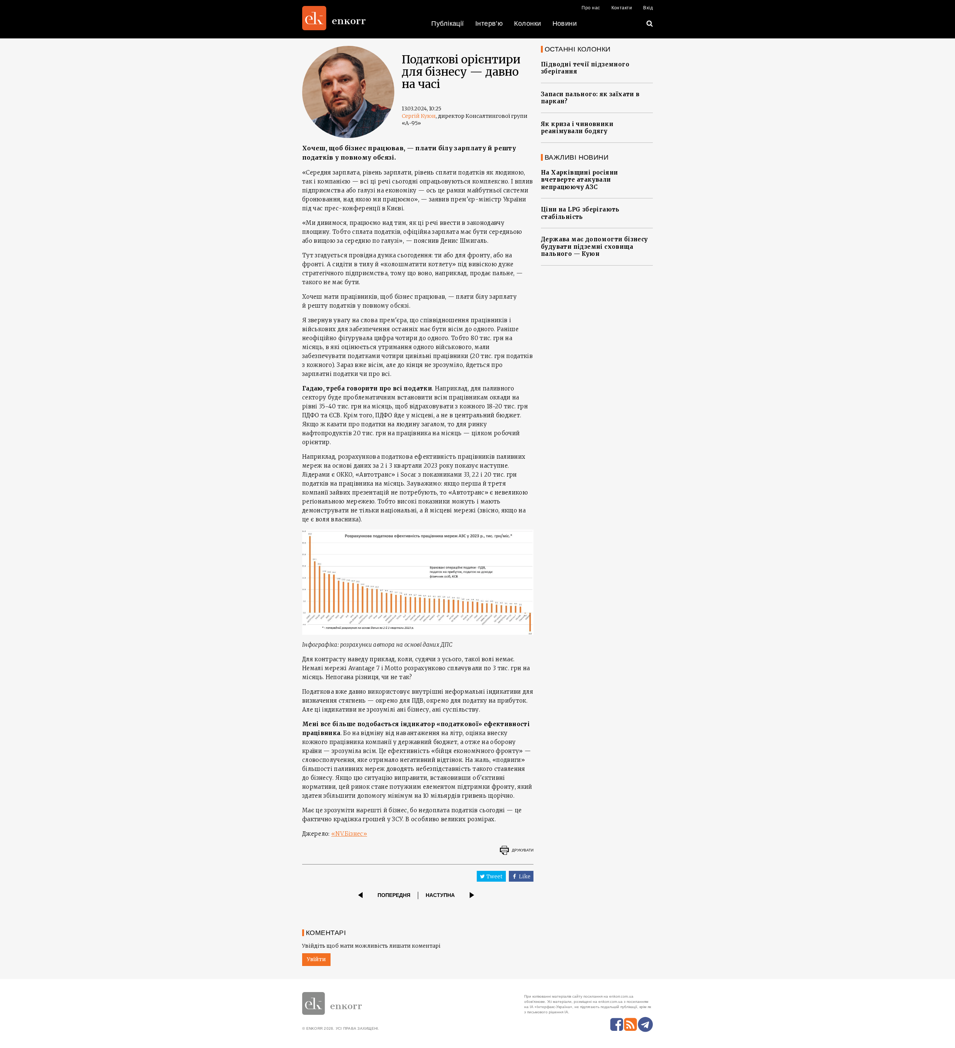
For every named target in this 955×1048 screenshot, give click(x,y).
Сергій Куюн (419, 116)
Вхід (648, 7)
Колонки (527, 23)
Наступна (440, 895)
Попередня (394, 895)
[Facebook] (616, 1024)
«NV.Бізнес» (349, 833)
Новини (564, 23)
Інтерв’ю (489, 23)
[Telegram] (645, 1024)
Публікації (447, 23)
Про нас (591, 7)
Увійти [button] (316, 959)
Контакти (621, 7)
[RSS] (630, 1024)
